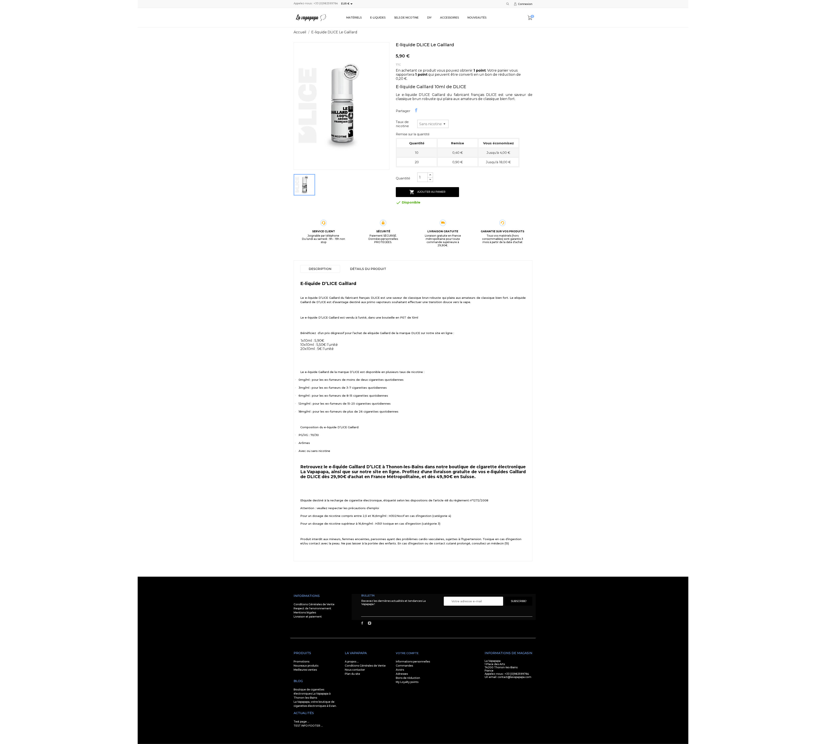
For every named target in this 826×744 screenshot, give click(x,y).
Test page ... (301, 721)
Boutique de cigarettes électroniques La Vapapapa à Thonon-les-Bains (312, 693)
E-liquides (377, 17)
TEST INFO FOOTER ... (308, 725)
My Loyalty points (407, 682)
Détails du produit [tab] (368, 269)
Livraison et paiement (308, 616)
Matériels (354, 17)
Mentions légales (305, 612)
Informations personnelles (413, 661)
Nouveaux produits (306, 665)
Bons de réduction (408, 677)
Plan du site (352, 673)
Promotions (301, 661)
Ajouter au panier (427, 192)
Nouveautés (476, 17)
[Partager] (416, 110)
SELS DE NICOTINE (406, 17)
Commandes (404, 665)
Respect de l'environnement (312, 608)
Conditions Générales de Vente (314, 604)
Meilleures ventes (305, 669)
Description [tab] (320, 269)
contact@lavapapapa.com (514, 677)
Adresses (402, 673)
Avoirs (400, 669)
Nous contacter (355, 669)
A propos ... (352, 661)
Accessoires (449, 17)
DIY (429, 17)
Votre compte (407, 653)
